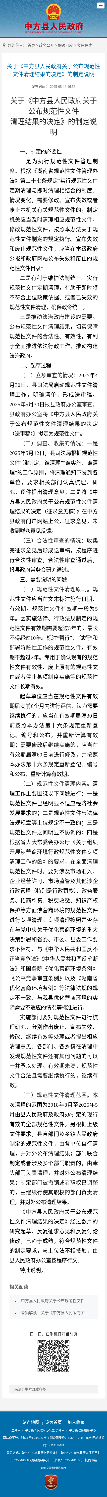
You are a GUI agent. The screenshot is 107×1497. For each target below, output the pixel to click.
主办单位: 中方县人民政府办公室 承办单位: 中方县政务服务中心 (53, 1430)
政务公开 (46, 45)
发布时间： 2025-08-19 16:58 (53, 87)
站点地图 (30, 1422)
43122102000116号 (80, 1438)
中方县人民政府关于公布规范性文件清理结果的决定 (56, 1301)
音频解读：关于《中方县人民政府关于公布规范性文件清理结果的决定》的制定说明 (56, 1313)
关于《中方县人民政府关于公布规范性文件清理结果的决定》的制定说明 (53, 70)
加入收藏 (76, 1422)
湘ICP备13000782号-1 (35, 1438)
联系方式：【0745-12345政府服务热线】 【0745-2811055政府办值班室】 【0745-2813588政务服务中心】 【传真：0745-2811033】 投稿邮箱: (54, 1460)
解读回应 (65, 45)
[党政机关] (51, 1483)
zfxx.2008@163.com (53, 1468)
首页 (31, 45)
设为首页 (53, 1422)
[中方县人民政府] (54, 33)
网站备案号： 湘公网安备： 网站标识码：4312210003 (53, 1441)
